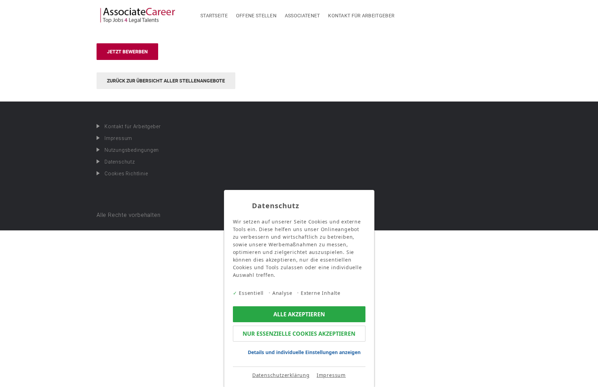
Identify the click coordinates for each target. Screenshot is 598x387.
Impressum (118, 138)
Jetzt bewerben (127, 51)
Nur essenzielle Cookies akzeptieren (299, 333)
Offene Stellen (256, 15)
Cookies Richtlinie (126, 173)
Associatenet (302, 15)
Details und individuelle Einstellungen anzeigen (304, 352)
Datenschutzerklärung (281, 375)
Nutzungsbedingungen (132, 150)
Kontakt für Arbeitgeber (361, 15)
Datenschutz (120, 162)
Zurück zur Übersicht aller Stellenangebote (166, 80)
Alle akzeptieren (299, 314)
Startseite (214, 15)
